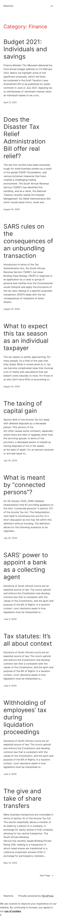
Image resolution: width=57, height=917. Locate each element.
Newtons (8, 5)
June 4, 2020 (10, 619)
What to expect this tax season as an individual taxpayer (26, 337)
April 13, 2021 (10, 102)
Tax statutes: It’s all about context (28, 639)
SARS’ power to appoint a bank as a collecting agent (26, 566)
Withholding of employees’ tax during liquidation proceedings (25, 717)
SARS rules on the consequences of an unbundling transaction (28, 241)
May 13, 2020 (10, 863)
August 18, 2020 (12, 209)
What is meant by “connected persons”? (24, 485)
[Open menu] (51, 6)
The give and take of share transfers (22, 798)
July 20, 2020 (10, 460)
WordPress (47, 895)
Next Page (46, 875)
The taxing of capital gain (23, 407)
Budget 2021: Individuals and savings (25, 49)
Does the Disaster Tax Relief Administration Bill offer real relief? (25, 138)
